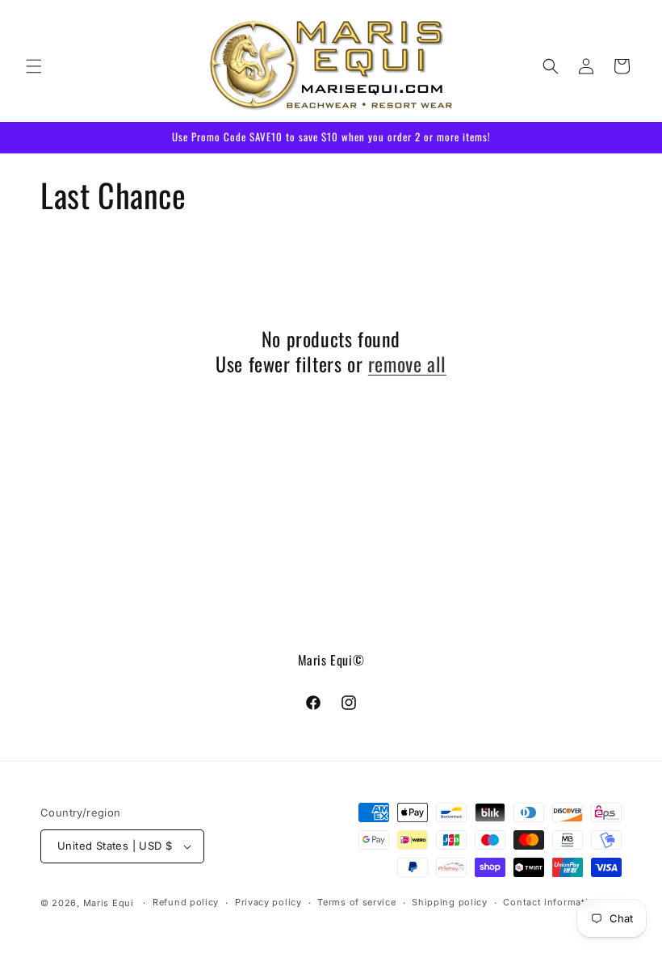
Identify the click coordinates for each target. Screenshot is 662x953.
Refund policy (186, 902)
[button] (34, 66)
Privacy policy (268, 902)
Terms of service (356, 902)
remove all (407, 363)
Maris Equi (108, 903)
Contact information (551, 902)
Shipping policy (450, 902)
